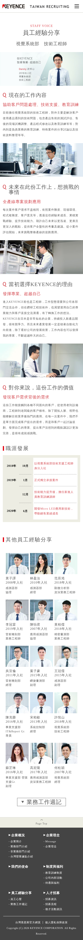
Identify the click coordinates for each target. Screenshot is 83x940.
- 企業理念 (50, 846)
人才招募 (53, 893)
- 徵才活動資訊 (53, 909)
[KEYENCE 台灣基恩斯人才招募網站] (35, 7)
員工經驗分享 (21, 893)
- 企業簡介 (15, 841)
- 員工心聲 (15, 899)
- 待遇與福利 (51, 882)
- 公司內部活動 (53, 877)
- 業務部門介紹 (18, 846)
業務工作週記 (44, 802)
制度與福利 (54, 866)
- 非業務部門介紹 (19, 851)
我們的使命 (19, 866)
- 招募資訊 (50, 899)
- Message (50, 841)
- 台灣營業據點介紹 (21, 856)
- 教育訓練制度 (53, 872)
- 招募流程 (50, 904)
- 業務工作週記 (18, 904)
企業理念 (53, 835)
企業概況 (18, 835)
